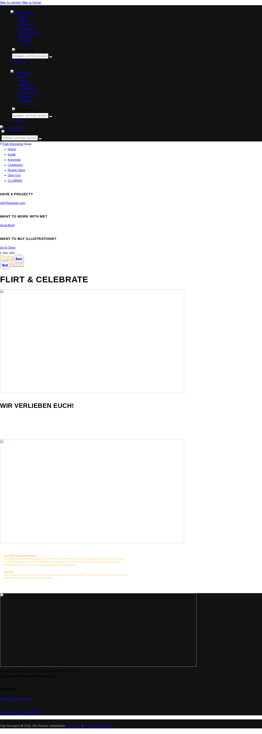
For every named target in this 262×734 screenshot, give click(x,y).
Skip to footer (31, 2)
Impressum (73, 726)
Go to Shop (7, 247)
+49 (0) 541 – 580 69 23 (20, 713)
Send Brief (7, 225)
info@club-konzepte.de (16, 698)
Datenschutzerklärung (99, 726)
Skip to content (10, 2)
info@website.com (12, 203)
